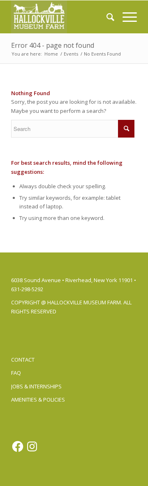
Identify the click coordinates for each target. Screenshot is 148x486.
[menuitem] (106, 16)
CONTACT (23, 359)
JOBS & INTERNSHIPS (36, 386)
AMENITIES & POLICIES (38, 399)
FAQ (16, 372)
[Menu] (125, 16)
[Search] (106, 16)
